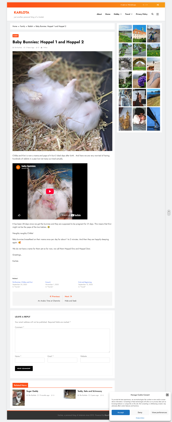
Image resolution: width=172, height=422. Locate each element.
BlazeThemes (109, 415)
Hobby (116, 14)
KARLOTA (21, 12)
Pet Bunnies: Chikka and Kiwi (23, 282)
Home (107, 14)
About (99, 14)
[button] (167, 395)
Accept (121, 412)
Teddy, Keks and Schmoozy (90, 391)
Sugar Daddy (32, 391)
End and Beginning (85, 282)
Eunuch (48, 282)
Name (18, 356)
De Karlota (18, 47)
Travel (127, 14)
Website (83, 356)
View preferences (159, 412)
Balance (133, 5)
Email (51, 356)
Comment (19, 327)
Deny (140, 412)
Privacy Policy (140, 418)
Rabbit (15, 36)
